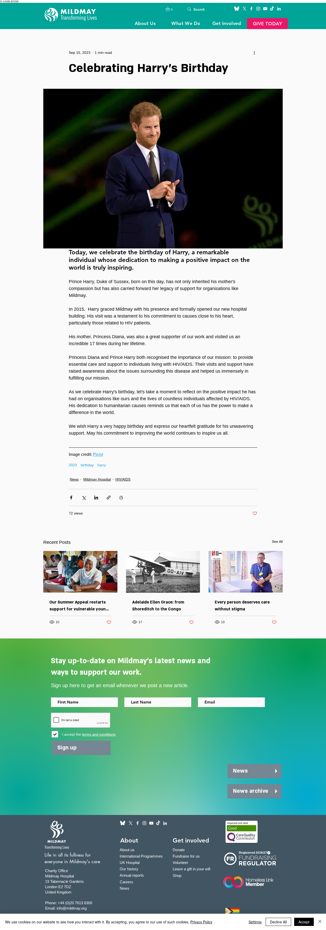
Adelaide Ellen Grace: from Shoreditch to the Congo (158, 605)
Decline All (278, 921)
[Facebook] (251, 8)
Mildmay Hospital (97, 479)
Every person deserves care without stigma (242, 605)
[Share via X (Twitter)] (83, 497)
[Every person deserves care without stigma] (246, 572)
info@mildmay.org (72, 908)
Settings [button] (255, 921)
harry (102, 465)
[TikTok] (272, 8)
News (74, 479)
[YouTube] (265, 8)
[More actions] (254, 52)
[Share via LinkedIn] (96, 497)
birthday (87, 465)
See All (277, 541)
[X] (244, 8)
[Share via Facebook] (71, 497)
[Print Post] (121, 497)
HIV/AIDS (122, 479)
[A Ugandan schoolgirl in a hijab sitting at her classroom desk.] (80, 572)
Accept (303, 921)
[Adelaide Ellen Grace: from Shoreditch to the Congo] (163, 572)
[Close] (320, 922)
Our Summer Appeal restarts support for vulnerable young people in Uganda (78, 606)
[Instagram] (258, 8)
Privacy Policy (201, 921)
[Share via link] (108, 497)
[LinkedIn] (278, 8)
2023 (73, 465)
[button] (170, 9)
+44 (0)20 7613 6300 (75, 903)
